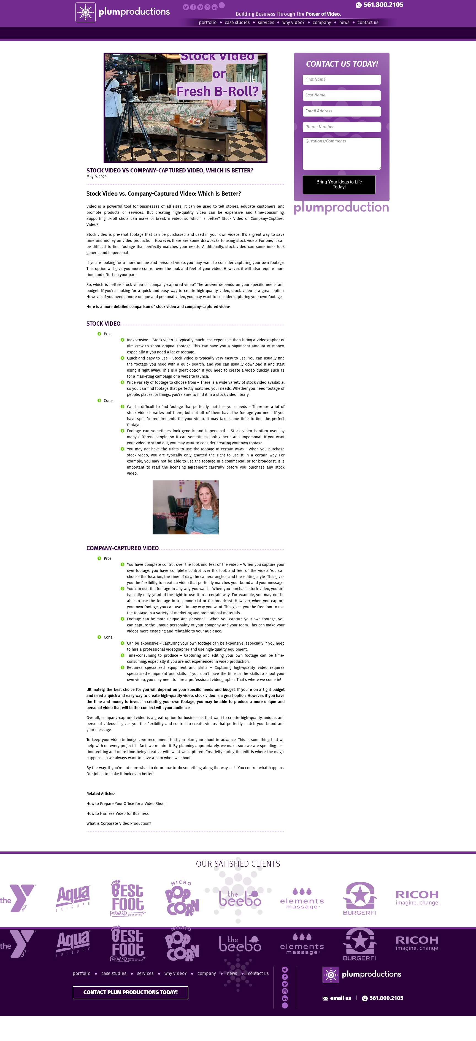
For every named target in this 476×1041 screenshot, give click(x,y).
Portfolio (208, 22)
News (344, 22)
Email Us (340, 998)
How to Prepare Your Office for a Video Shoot (126, 804)
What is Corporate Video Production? (118, 824)
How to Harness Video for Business (117, 814)
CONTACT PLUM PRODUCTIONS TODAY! (130, 992)
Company (322, 22)
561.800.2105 (383, 5)
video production (138, 241)
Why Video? (293, 22)
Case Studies (237, 22)
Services (266, 22)
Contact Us (368, 22)
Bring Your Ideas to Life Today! (339, 184)
